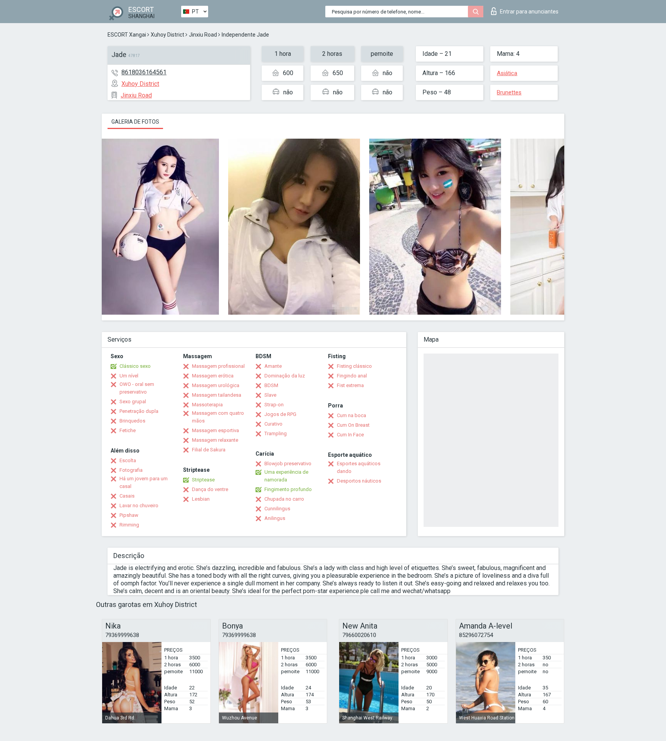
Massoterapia (207, 404)
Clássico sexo (135, 366)
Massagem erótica (213, 376)
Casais (127, 496)
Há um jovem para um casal (143, 482)
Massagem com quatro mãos (218, 417)
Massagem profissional (218, 366)
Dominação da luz (284, 376)
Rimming (129, 525)
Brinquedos (132, 421)
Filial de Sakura (208, 450)
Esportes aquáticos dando (358, 467)
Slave (270, 395)
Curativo (273, 424)
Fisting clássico (354, 366)
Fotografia (131, 470)
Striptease (203, 480)
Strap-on (274, 404)
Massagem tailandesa (216, 395)
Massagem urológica (215, 385)
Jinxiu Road (203, 35)
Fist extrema (350, 385)
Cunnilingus (277, 508)
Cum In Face (350, 435)
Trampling (275, 433)
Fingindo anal (352, 376)
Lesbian (201, 499)
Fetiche (127, 430)
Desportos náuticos (359, 481)
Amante (273, 366)
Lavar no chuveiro (138, 505)
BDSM (271, 385)
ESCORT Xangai (127, 35)
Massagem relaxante (215, 440)
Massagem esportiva (215, 430)
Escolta (127, 460)
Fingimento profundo (288, 489)
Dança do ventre (210, 489)
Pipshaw (128, 515)
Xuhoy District (167, 35)
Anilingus (274, 518)
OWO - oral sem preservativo (136, 388)
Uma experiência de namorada (286, 476)
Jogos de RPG (280, 414)
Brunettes (509, 92)
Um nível (128, 376)
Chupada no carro (284, 499)
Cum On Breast (353, 425)
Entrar (529, 11)
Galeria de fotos (135, 122)
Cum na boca (351, 415)
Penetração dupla (138, 411)
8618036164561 (143, 72)
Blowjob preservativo (287, 463)
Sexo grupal (132, 401)
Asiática (507, 73)
